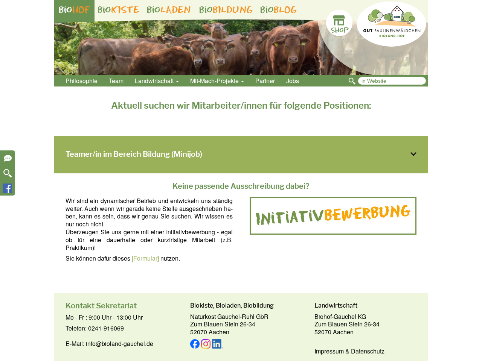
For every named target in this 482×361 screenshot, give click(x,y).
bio (74, 10)
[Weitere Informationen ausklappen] (7, 160)
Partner (265, 80)
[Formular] (145, 258)
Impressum (329, 351)
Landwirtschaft (155, 80)
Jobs (292, 80)
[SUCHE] (7, 175)
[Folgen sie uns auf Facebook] (7, 190)
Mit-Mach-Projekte (215, 80)
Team (116, 80)
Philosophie (82, 80)
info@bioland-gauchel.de (119, 343)
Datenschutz (367, 351)
